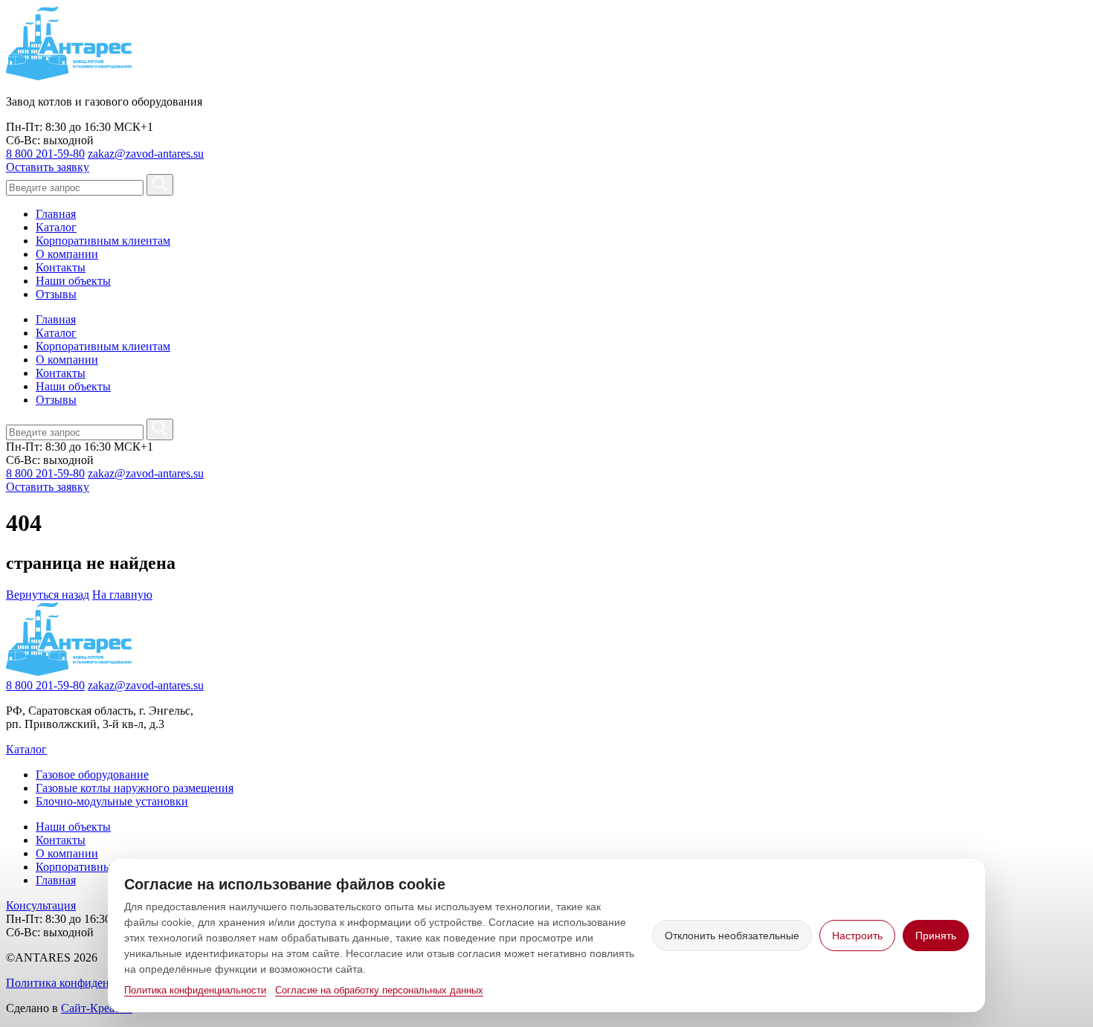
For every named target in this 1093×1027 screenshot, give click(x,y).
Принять (935, 935)
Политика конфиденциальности (195, 990)
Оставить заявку (47, 167)
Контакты (61, 267)
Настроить (857, 935)
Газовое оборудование (92, 774)
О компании (67, 254)
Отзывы (56, 294)
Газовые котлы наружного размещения (134, 788)
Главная (56, 213)
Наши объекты (73, 280)
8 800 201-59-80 (45, 153)
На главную (122, 594)
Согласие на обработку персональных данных (379, 990)
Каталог (56, 227)
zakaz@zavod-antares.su (146, 153)
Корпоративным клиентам (103, 240)
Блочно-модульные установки (112, 801)
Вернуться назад (47, 594)
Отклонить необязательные (732, 935)
